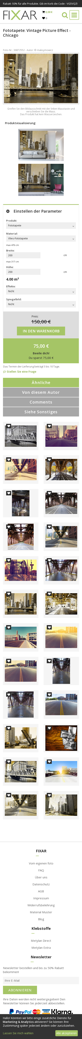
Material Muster (41, 912)
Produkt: (11, 220)
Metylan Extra (41, 948)
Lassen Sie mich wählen (18, 1033)
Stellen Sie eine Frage (21, 371)
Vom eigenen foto (41, 863)
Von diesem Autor (41, 392)
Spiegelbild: (13, 299)
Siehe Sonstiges (41, 411)
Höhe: (10, 267)
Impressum (41, 898)
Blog (41, 919)
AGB (41, 891)
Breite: (10, 250)
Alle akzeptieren (66, 1033)
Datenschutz (41, 884)
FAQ (41, 870)
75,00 (39, 346)
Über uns (41, 877)
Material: (12, 233)
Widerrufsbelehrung (41, 905)
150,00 (39, 321)
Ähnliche (41, 382)
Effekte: (11, 286)
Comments (41, 402)
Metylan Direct (41, 941)
